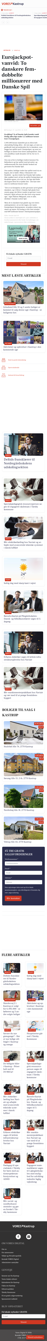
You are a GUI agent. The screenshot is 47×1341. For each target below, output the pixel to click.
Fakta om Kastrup (8, 1286)
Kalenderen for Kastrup (10, 1282)
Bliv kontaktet (13, 898)
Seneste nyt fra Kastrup (10, 1276)
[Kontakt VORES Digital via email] (28, 1236)
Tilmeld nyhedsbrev (35, 1337)
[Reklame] (23, 234)
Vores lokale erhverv (9, 1279)
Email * (7, 868)
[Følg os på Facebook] (18, 1236)
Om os (4, 1249)
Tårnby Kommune (8, 1292)
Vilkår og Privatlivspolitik (11, 1256)
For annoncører (7, 1252)
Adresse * (8, 878)
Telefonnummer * (11, 859)
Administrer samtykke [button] (10, 1262)
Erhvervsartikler (8, 1289)
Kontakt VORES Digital (10, 1259)
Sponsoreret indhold (9, 1299)
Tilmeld (23, 264)
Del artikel (33, 126)
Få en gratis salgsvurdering (12, 1296)
